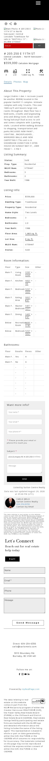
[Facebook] (19, 674)
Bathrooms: (11, 344)
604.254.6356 (23, 504)
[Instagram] (22, 674)
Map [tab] (25, 81)
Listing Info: (12, 190)
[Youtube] (26, 674)
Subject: (11, 451)
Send (24, 479)
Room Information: (16, 260)
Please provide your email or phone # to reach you (21, 441)
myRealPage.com (31, 689)
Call (12, 559)
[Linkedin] (29, 674)
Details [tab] (8, 81)
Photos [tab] (18, 81)
